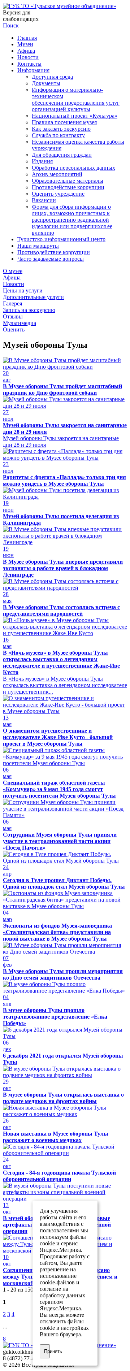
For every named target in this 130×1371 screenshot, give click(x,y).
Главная (27, 38)
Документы (46, 83)
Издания (42, 161)
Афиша (26, 51)
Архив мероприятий (57, 174)
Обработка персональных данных (73, 168)
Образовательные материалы (67, 181)
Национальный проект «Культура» (74, 116)
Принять (47, 1351)
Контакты (29, 64)
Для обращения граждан (62, 155)
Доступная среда (52, 77)
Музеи (25, 44)
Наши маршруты (38, 246)
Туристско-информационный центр (61, 239)
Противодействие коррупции (68, 187)
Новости (28, 57)
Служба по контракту (58, 135)
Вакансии (44, 200)
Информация (33, 70)
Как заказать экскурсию (61, 129)
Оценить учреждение (58, 194)
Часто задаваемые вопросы (50, 259)
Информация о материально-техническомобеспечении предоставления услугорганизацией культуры (76, 99)
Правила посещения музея (64, 122)
